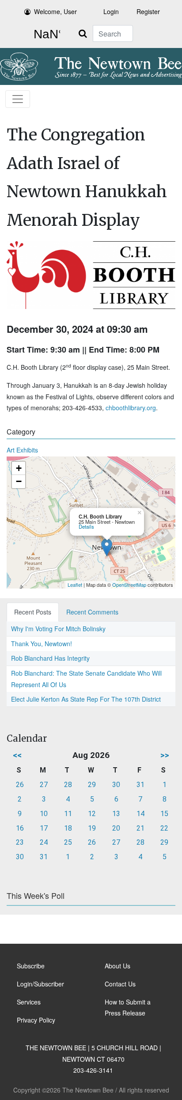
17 (44, 828)
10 (44, 813)
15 (164, 813)
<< (17, 755)
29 (92, 784)
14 (140, 813)
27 (44, 784)
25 (68, 842)
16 (20, 828)
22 (164, 828)
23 (20, 842)
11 (68, 813)
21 (140, 828)
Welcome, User (55, 11)
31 (140, 784)
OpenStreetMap (129, 584)
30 (116, 784)
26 (20, 784)
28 (68, 784)
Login (111, 11)
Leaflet (75, 584)
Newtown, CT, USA (45, 34)
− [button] (19, 481)
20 (116, 828)
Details (86, 526)
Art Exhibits (22, 449)
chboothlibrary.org (131, 407)
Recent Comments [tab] (92, 611)
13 (116, 813)
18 (68, 828)
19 (92, 828)
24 (44, 842)
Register (148, 11)
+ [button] (19, 468)
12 (92, 813)
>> (164, 755)
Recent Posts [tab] (32, 611)
